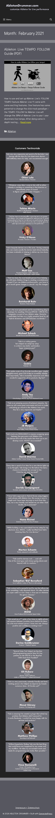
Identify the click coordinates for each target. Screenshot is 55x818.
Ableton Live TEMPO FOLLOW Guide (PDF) (27, 51)
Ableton (12, 131)
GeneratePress (45, 813)
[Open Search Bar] (51, 19)
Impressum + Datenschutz (27, 807)
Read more (25, 122)
